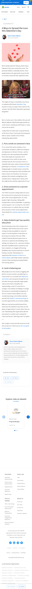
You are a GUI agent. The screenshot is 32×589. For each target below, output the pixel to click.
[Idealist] (5, 7)
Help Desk (20, 510)
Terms (8, 553)
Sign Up (23, 7)
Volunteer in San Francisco (21, 570)
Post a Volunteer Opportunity (9, 507)
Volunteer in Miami (20, 578)
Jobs (18, 477)
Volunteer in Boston (7, 570)
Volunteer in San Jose (20, 567)
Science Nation (6, 258)
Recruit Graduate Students (9, 523)
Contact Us (20, 507)
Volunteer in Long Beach (21, 581)
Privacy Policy (15, 553)
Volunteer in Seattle (7, 567)
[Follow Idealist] (10, 543)
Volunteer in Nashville (8, 581)
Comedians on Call (22, 167)
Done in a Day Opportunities (8, 483)
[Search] (28, 7)
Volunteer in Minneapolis (8, 583)
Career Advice (20, 489)
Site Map (23, 553)
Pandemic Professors (18, 255)
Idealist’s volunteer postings (18, 298)
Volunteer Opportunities (8, 478)
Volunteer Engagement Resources (8, 517)
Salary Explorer (21, 486)
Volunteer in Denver (7, 573)
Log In (18, 7)
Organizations (8, 487)
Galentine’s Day (21, 104)
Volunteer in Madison (7, 578)
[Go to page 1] (14, 430)
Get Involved (4, 12)
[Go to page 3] (17, 430)
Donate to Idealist (22, 513)
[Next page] (28, 417)
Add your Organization (8, 512)
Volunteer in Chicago (23, 575)
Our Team (19, 505)
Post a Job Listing (9, 504)
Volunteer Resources (7, 490)
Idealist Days (8, 494)
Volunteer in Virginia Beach (9, 575)
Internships (20, 480)
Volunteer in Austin (19, 573)
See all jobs (16, 401)
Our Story (19, 502)
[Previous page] (3, 417)
